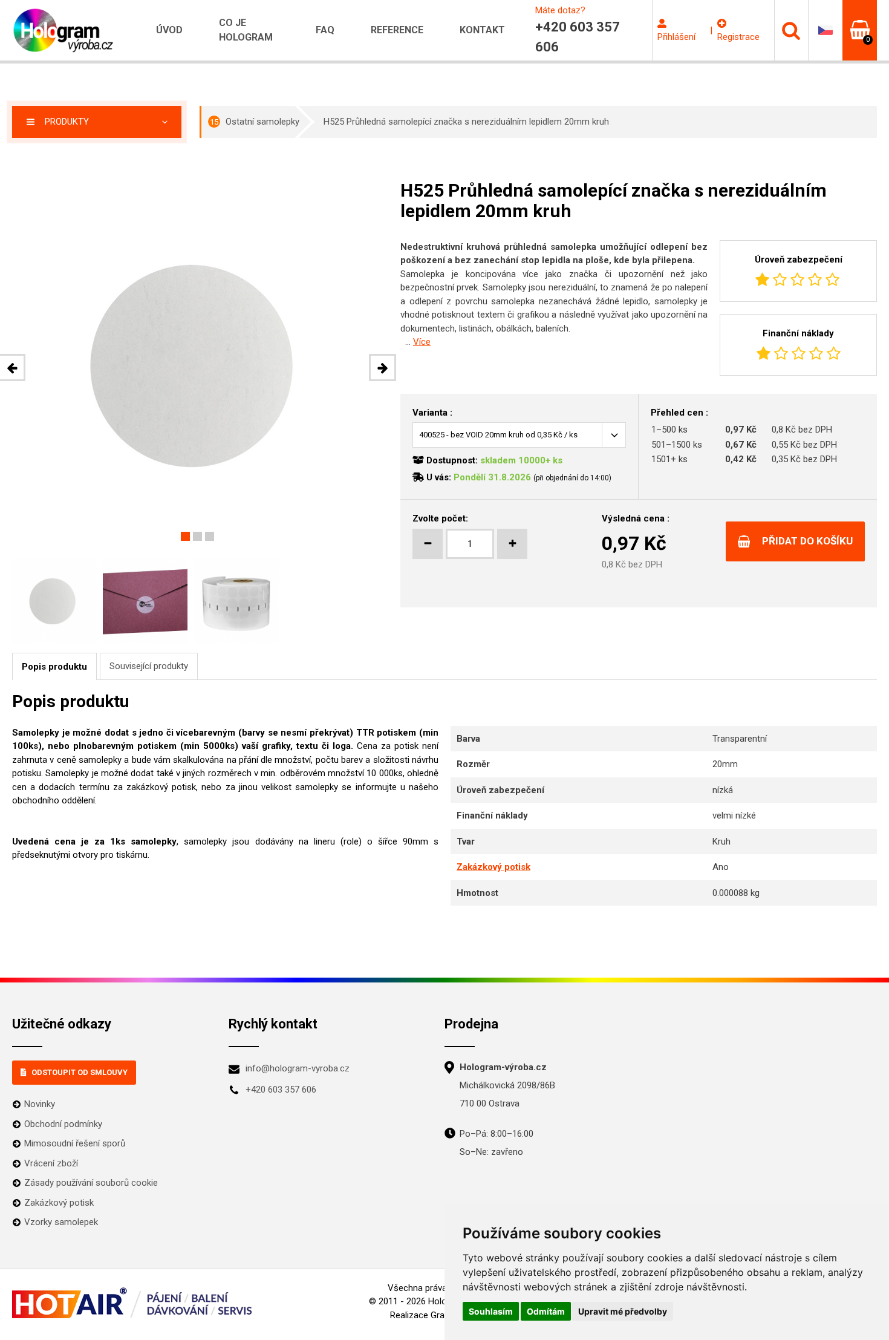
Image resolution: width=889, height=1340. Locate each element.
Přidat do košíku (807, 541)
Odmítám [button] (546, 1311)
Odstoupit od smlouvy (79, 1072)
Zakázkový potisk (493, 866)
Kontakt (482, 30)
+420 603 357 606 (281, 1089)
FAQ (325, 30)
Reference (397, 30)
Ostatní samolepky (254, 121)
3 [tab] (209, 536)
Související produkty (148, 666)
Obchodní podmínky (63, 1124)
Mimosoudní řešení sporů (74, 1143)
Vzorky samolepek (61, 1222)
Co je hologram (246, 30)
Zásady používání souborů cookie (91, 1182)
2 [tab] (197, 536)
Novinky (39, 1104)
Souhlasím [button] (491, 1311)
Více (422, 341)
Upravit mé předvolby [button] (622, 1311)
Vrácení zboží (51, 1163)
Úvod (169, 30)
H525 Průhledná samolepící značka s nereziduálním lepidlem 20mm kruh (466, 121)
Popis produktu (54, 666)
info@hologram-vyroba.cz (298, 1068)
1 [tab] (185, 536)
